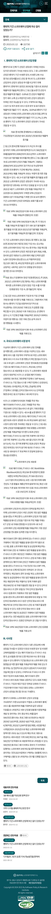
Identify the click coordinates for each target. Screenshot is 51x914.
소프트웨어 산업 (21, 766)
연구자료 (26, 10)
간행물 (38, 10)
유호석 (6, 39)
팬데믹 (9, 766)
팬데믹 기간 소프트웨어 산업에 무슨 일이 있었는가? (23, 820)
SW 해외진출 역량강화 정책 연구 (16, 795)
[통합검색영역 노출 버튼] (41, 3)
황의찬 (6, 36)
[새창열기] (26, 898)
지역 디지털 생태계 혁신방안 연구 (16, 808)
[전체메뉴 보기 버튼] (46, 3)
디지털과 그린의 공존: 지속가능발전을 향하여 (21, 856)
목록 (43, 780)
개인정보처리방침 (35, 882)
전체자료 (13, 10)
